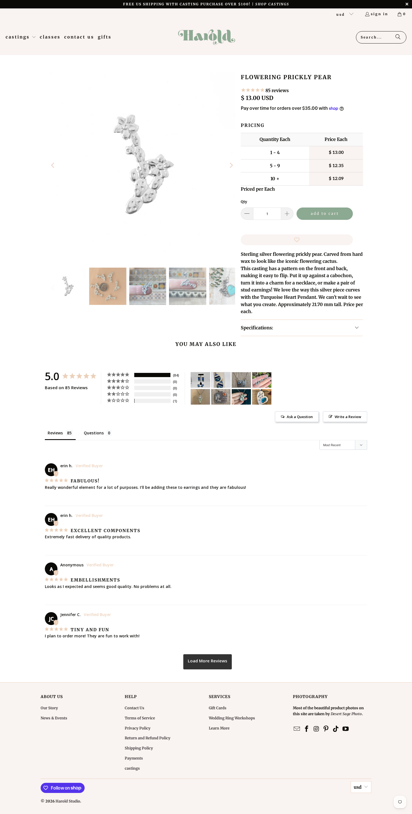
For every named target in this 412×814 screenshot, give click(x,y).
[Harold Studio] (206, 37)
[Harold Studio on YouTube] (345, 729)
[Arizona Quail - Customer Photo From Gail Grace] (241, 380)
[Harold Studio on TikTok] (336, 729)
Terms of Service (140, 718)
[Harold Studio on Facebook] (307, 729)
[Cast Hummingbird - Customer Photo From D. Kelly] (261, 397)
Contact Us (134, 708)
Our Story (49, 708)
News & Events (54, 718)
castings (132, 768)
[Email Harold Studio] (297, 729)
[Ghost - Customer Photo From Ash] (261, 380)
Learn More (219, 728)
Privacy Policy (138, 728)
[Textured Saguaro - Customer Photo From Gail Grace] (220, 397)
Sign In (379, 14)
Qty (244, 201)
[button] (21, 37)
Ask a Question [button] (300, 416)
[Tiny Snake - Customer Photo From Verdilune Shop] (200, 397)
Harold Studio (67, 801)
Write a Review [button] (348, 416)
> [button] (207, 661)
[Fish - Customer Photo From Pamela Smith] (200, 380)
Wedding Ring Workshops (232, 718)
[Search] (398, 37)
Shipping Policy (139, 748)
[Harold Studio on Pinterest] (326, 729)
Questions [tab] (94, 432)
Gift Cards (217, 708)
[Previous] (53, 165)
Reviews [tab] (55, 432)
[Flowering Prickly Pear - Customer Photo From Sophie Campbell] (241, 397)
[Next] (230, 165)
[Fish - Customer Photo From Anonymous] (220, 380)
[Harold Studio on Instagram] (316, 729)
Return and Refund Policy (147, 738)
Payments (134, 758)
